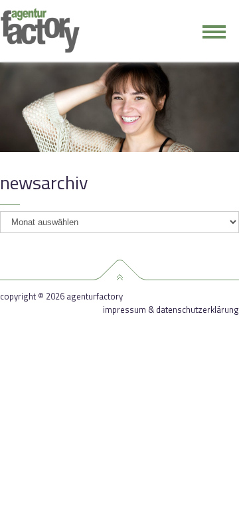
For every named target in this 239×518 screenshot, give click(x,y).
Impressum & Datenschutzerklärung (171, 309)
